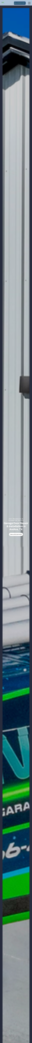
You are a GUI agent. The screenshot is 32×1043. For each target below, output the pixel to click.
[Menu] (29, 3)
